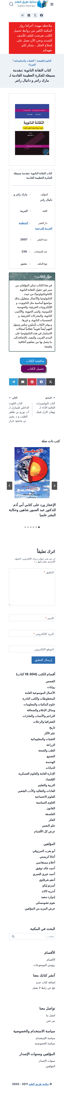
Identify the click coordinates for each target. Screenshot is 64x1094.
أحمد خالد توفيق (45, 868)
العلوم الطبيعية (44, 60)
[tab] (39, 527)
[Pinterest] (29, 15)
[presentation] (32, 472)
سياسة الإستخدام (45, 1038)
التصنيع (51, 756)
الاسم (49, 618)
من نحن (50, 1020)
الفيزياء (32, 64)
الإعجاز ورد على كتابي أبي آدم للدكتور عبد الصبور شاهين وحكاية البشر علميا (32, 510)
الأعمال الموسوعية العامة (40, 692)
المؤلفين (50, 1066)
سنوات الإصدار (47, 1060)
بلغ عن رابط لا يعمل (43, 987)
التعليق (49, 572)
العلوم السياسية (45, 802)
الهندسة (50, 762)
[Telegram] (22, 15)
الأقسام (51, 959)
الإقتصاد (50, 779)
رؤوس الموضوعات (44, 965)
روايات (51, 687)
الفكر (52, 819)
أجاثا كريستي (47, 856)
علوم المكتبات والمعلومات (39, 704)
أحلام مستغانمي (45, 862)
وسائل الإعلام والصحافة (41, 710)
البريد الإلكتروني (43, 633)
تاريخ (52, 727)
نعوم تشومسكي (45, 902)
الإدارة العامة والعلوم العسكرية (36, 773)
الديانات (50, 767)
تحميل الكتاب (35, 368)
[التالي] (9, 486)
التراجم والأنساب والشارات (39, 716)
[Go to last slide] (54, 486)
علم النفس (48, 825)
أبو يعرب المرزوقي (44, 851)
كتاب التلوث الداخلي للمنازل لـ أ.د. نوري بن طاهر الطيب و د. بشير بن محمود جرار (19, 409)
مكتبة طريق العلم (39, 1084)
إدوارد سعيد (48, 897)
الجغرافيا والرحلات (44, 721)
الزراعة (50, 745)
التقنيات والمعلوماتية (24, 60)
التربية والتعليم (46, 785)
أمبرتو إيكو (48, 885)
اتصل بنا (50, 1015)
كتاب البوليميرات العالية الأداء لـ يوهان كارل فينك (45, 405)
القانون (51, 808)
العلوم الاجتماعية (45, 796)
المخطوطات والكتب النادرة (39, 698)
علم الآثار (49, 733)
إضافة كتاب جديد (45, 982)
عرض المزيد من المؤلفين (40, 908)
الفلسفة (50, 814)
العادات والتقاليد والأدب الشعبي (36, 791)
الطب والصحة (46, 750)
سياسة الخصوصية (45, 1043)
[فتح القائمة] (52, 4)
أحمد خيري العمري (44, 874)
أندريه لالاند (48, 891)
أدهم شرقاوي (47, 879)
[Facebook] (41, 15)
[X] (35, 15)
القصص (50, 681)
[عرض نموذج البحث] (11, 4)
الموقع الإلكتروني (44, 649)
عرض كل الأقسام (44, 831)
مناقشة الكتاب (34, 361)
